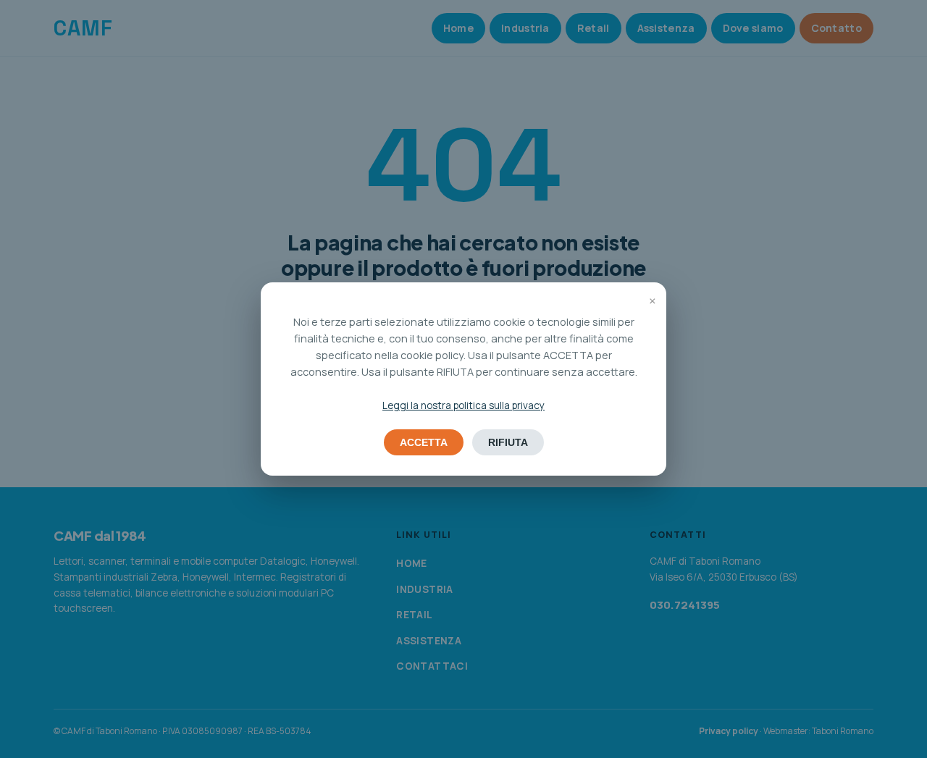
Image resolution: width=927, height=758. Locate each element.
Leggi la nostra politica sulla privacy (463, 405)
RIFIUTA (508, 442)
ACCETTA (424, 442)
